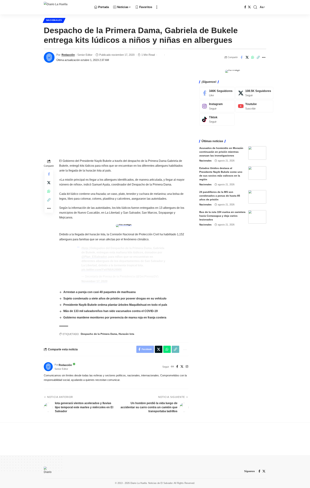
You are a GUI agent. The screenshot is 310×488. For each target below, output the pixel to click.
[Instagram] (187, 366)
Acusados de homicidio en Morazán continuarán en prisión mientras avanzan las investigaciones (221, 152)
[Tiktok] (217, 119)
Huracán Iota (126, 333)
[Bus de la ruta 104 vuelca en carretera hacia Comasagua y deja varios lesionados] (257, 217)
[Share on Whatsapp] (252, 57)
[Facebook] (245, 7)
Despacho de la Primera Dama (99, 333)
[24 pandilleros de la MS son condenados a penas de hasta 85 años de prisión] (257, 197)
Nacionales (54, 20)
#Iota (84, 248)
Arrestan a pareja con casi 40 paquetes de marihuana (99, 292)
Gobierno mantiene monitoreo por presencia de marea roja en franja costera (114, 317)
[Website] (172, 366)
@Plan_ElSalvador (94, 256)
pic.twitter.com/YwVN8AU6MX (101, 269)
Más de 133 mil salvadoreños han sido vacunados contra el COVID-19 (110, 311)
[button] (156, 7)
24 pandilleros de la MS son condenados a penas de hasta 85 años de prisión (219, 196)
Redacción (68, 54)
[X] (249, 7)
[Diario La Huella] (66, 7)
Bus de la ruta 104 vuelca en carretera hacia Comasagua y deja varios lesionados (222, 216)
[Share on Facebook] (241, 57)
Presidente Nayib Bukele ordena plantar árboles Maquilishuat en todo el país (115, 304)
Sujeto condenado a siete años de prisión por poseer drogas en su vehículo (114, 298)
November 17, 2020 (94, 281)
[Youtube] (254, 106)
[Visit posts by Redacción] (49, 57)
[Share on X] (247, 57)
